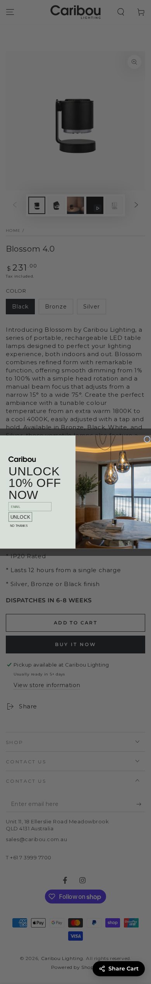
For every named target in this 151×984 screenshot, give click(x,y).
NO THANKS (18, 526)
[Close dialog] (147, 439)
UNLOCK (20, 516)
